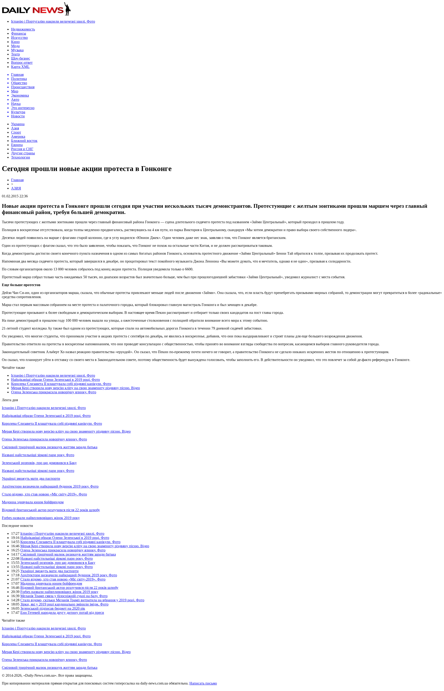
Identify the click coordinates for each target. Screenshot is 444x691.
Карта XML (20, 67)
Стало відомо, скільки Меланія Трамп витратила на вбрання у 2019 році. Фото (82, 600)
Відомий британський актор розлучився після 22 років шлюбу (51, 510)
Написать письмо (203, 683)
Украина (18, 124)
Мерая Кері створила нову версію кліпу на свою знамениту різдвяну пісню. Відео (75, 388)
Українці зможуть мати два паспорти (31, 478)
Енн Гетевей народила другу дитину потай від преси (62, 613)
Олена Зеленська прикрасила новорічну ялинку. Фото (53, 392)
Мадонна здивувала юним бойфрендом (33, 502)
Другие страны (23, 153)
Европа (17, 145)
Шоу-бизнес (20, 58)
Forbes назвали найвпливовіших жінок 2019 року (41, 518)
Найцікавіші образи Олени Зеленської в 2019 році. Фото (55, 380)
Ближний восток (24, 141)
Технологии (20, 157)
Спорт (16, 132)
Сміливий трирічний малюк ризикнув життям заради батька (49, 447)
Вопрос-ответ (22, 62)
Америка (18, 136)
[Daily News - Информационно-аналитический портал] (36, 14)
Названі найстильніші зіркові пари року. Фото (38, 455)
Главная (17, 180)
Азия (15, 128)
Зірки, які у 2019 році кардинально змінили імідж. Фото (64, 604)
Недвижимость (23, 29)
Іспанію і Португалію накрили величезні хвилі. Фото (53, 21)
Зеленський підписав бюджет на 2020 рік (52, 608)
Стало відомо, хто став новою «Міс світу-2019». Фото (44, 494)
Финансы (18, 33)
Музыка (17, 50)
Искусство (19, 38)
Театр (15, 54)
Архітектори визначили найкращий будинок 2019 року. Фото (50, 486)
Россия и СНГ (22, 149)
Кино (15, 42)
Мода (15, 46)
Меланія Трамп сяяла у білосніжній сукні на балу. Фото (64, 596)
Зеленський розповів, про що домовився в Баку (39, 463)
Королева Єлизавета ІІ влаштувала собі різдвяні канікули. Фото (61, 384)
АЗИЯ (16, 188)
